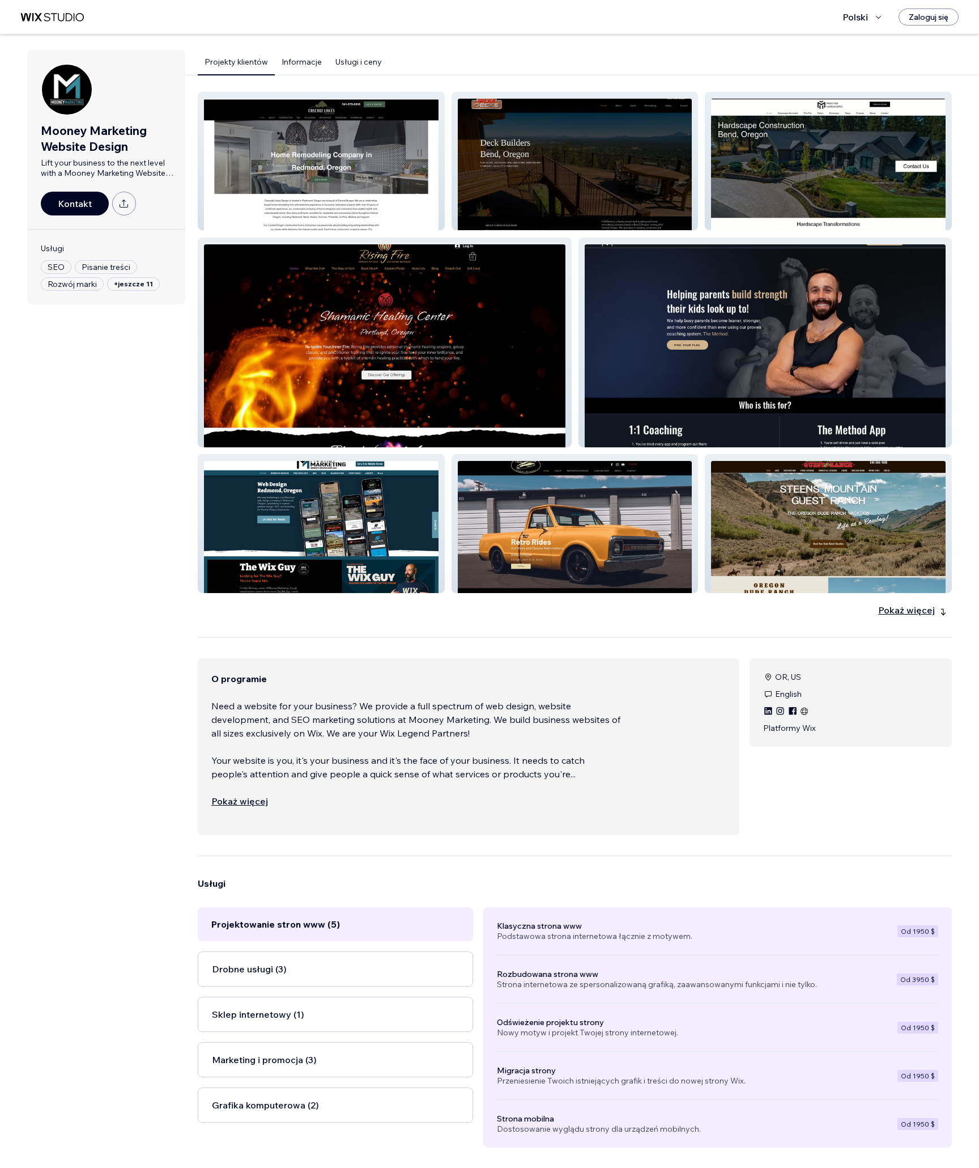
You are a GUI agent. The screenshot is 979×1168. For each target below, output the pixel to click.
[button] (321, 161)
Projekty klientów (236, 62)
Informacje (302, 62)
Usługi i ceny (358, 62)
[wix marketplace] (52, 17)
